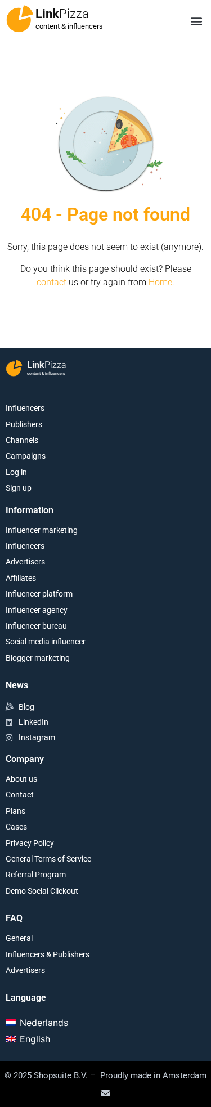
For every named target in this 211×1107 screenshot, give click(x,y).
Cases (16, 826)
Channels (22, 440)
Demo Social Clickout (42, 890)
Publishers (24, 424)
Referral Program (36, 874)
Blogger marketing (38, 657)
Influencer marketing (42, 530)
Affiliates (21, 577)
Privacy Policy (30, 843)
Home (160, 282)
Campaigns (26, 455)
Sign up (19, 487)
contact (51, 282)
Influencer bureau (36, 625)
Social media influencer (46, 641)
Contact (20, 794)
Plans (15, 810)
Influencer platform (39, 593)
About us (21, 778)
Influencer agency (37, 610)
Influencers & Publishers (47, 954)
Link (62, 14)
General (19, 938)
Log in (16, 472)
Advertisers (25, 561)
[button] (196, 21)
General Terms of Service (48, 858)
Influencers (25, 408)
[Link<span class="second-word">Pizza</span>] (20, 19)
